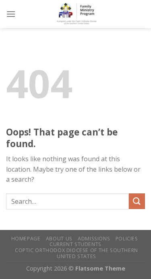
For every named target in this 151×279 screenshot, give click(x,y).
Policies (127, 238)
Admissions (94, 238)
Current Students (75, 244)
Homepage (26, 238)
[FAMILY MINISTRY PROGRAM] (80, 14)
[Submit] (137, 201)
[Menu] (11, 14)
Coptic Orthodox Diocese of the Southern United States (76, 253)
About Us (59, 238)
